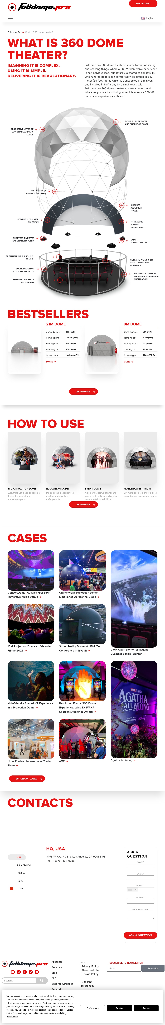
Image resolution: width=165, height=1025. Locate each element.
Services (57, 967)
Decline (119, 1008)
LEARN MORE (83, 391)
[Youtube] (13, 972)
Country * (140, 898)
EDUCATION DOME (57, 488)
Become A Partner (62, 983)
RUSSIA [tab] (21, 873)
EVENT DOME (93, 488)
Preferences (93, 1008)
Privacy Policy (90, 966)
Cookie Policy (90, 974)
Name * (140, 862)
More (49, 361)
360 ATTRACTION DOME (22, 488)
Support (56, 989)
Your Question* (140, 909)
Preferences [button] (12, 1017)
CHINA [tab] (20, 888)
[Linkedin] (37, 972)
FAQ (54, 978)
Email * (140, 874)
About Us (57, 961)
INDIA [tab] (20, 881)
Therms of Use (90, 970)
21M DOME (56, 324)
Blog (54, 972)
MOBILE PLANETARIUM (137, 488)
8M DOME (133, 324)
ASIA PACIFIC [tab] (24, 865)
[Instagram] (19, 972)
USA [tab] (19, 857)
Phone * (140, 888)
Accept (146, 1008)
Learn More (83, 504)
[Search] (42, 980)
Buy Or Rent (143, 3)
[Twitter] (31, 972)
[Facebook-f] (25, 972)
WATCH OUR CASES (26, 778)
